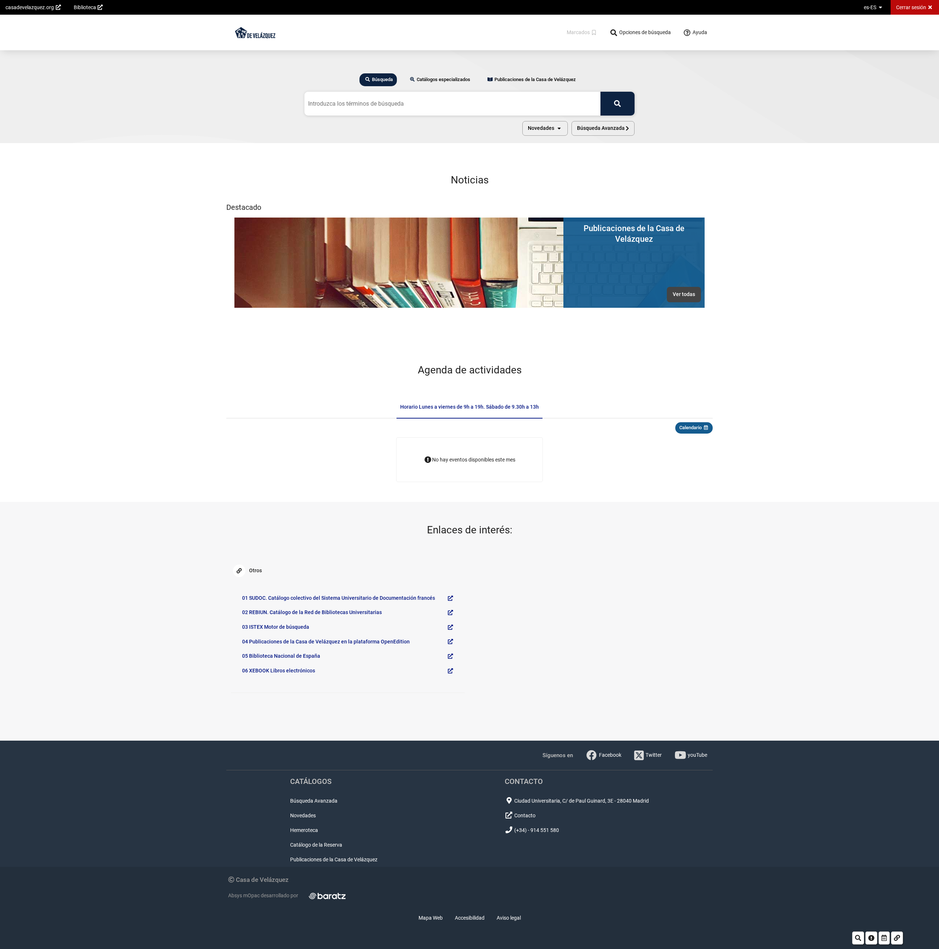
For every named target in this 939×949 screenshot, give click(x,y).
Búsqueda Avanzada (313, 801)
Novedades (303, 815)
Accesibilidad (470, 918)
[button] (545, 128)
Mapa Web (431, 918)
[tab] (378, 79)
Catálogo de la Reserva (316, 845)
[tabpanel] (469, 114)
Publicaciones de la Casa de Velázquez (333, 859)
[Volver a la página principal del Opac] (255, 32)
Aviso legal (509, 918)
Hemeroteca (304, 830)
